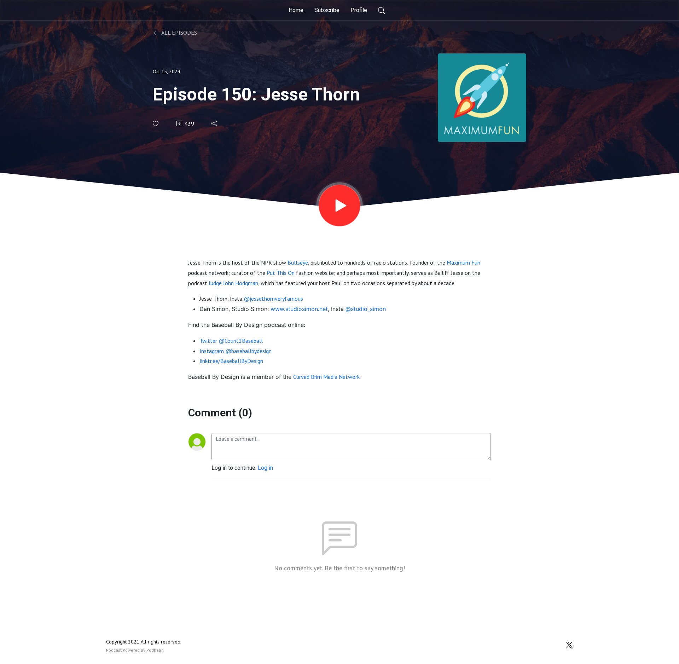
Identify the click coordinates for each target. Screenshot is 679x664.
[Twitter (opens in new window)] (569, 644)
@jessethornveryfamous (273, 298)
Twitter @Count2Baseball (231, 340)
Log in (265, 467)
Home (296, 10)
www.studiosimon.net (299, 308)
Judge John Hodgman (233, 283)
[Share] (214, 123)
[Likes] (156, 123)
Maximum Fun (463, 262)
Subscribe (327, 10)
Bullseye (298, 262)
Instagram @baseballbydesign (235, 350)
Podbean (155, 650)
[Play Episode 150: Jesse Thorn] (339, 205)
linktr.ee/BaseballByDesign (231, 360)
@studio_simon (366, 308)
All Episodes (178, 32)
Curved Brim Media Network (326, 376)
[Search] (381, 10)
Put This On (281, 272)
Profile (358, 10)
